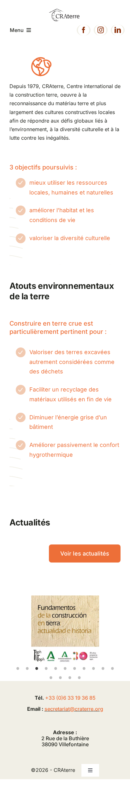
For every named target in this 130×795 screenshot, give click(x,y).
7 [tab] (74, 668)
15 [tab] (79, 677)
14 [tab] (70, 677)
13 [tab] (60, 677)
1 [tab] (18, 668)
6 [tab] (65, 668)
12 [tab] (51, 677)
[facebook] (84, 30)
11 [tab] (112, 668)
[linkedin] (118, 30)
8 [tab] (84, 668)
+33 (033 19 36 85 (70, 698)
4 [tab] (46, 668)
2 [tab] (27, 668)
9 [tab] (93, 668)
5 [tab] (55, 668)
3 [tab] (36, 668)
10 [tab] (103, 668)
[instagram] (101, 30)
